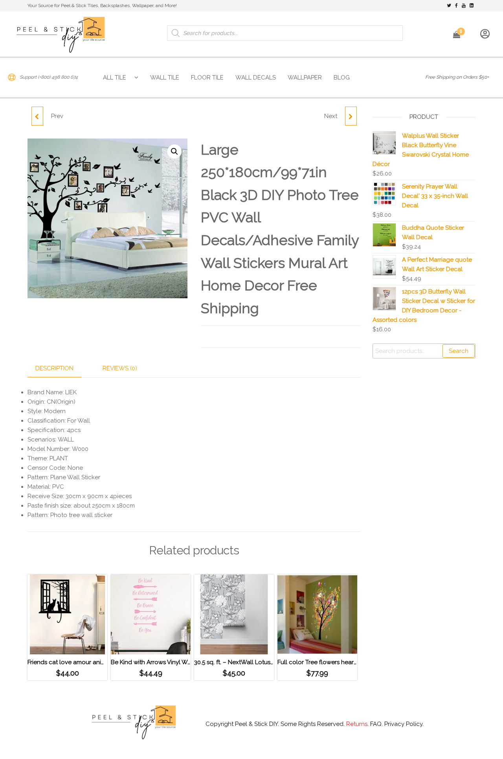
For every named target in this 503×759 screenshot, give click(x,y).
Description (54, 368)
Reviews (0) (120, 368)
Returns (356, 724)
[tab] (60, 368)
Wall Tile (164, 77)
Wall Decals (255, 77)
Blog (342, 77)
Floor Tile (207, 77)
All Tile (114, 77)
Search (458, 351)
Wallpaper (305, 77)
